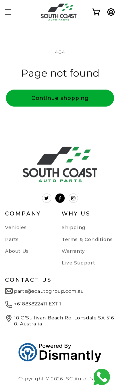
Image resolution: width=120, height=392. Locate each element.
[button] (8, 12)
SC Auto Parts (84, 379)
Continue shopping (60, 98)
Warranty (73, 251)
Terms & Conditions (87, 239)
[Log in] (107, 12)
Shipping (73, 227)
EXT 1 (54, 304)
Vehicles (16, 227)
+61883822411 (30, 304)
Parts (12, 239)
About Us (17, 251)
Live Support (78, 263)
